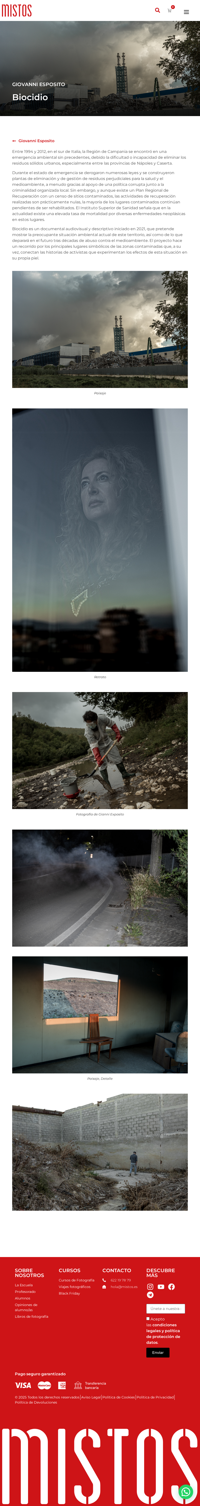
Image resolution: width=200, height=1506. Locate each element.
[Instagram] (150, 1287)
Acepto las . (163, 1331)
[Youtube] (161, 1287)
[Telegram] (150, 1295)
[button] (158, 10)
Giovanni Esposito (36, 141)
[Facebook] (172, 1287)
